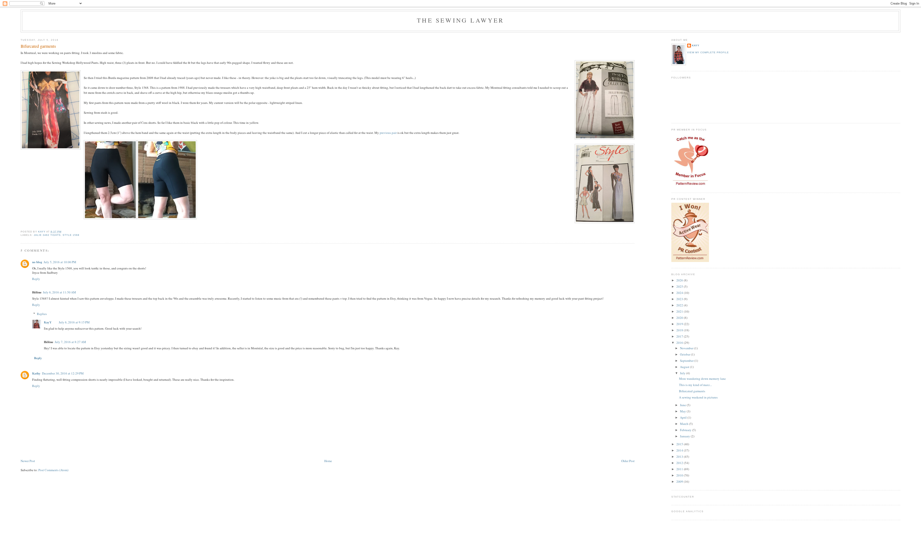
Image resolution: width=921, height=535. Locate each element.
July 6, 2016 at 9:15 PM (74, 322)
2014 (680, 450)
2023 (680, 299)
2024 (680, 293)
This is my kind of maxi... (695, 385)
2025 (680, 286)
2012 (680, 463)
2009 (680, 481)
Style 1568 (71, 235)
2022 (680, 305)
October (685, 354)
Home (328, 461)
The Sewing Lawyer (460, 20)
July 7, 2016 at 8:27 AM (70, 342)
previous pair (388, 133)
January (685, 436)
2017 (680, 336)
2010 (680, 475)
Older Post (628, 461)
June (683, 405)
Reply (36, 279)
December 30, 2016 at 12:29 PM (63, 373)
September (687, 360)
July (683, 373)
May (683, 411)
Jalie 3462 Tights (47, 235)
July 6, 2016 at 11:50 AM (59, 292)
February (686, 430)
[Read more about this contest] (690, 261)
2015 (680, 444)
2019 (680, 324)
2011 (680, 469)
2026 (680, 280)
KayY (48, 322)
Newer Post (28, 461)
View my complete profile (708, 52)
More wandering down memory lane (702, 378)
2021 (680, 311)
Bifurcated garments (692, 391)
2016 (680, 342)
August (685, 367)
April (683, 417)
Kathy (36, 373)
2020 (680, 317)
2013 (680, 456)
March (684, 424)
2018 (680, 330)
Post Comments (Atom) (53, 470)
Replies (42, 314)
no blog (37, 262)
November (687, 348)
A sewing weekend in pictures (698, 397)
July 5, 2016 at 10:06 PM (60, 262)
